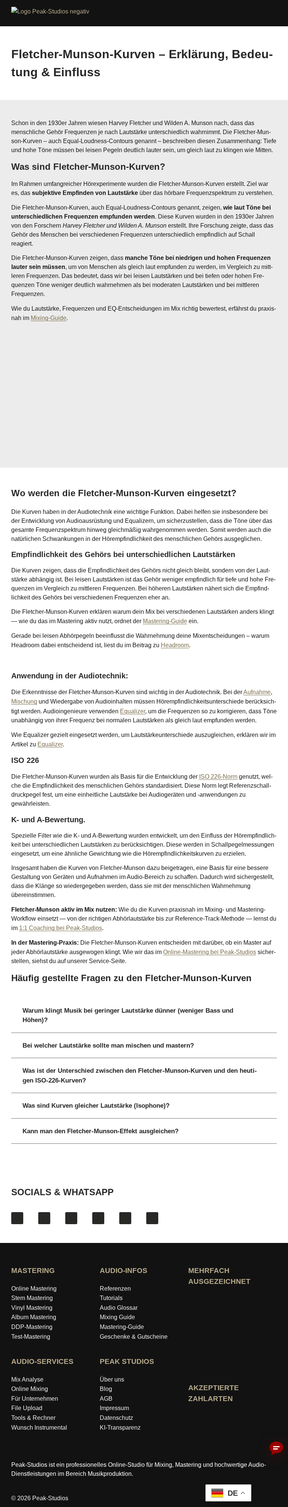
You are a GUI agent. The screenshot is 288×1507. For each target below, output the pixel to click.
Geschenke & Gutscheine (134, 1336)
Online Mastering (34, 1288)
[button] (144, 1015)
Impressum (114, 1408)
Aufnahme (257, 692)
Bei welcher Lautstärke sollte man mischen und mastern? (108, 1045)
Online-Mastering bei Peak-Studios (209, 952)
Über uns (112, 1379)
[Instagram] (44, 1218)
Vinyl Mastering (31, 1308)
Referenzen (115, 1288)
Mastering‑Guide (122, 1327)
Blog (106, 1389)
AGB (106, 1398)
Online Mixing (29, 1389)
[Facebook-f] (17, 1218)
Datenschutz (116, 1418)
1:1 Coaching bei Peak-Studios (60, 928)
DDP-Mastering (31, 1327)
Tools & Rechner (33, 1418)
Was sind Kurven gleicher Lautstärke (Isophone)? (96, 1105)
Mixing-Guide (48, 318)
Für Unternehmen (34, 1398)
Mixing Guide (117, 1317)
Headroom (175, 645)
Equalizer (132, 711)
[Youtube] (71, 1218)
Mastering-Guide (165, 621)
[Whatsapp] (152, 1218)
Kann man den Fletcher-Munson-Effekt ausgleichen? (100, 1131)
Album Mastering (33, 1317)
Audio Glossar (119, 1308)
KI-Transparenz (120, 1427)
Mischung (24, 701)
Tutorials (111, 1298)
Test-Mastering (30, 1336)
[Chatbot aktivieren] (276, 1448)
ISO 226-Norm (218, 776)
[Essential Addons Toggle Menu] (278, 14)
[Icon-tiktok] (98, 1218)
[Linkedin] (125, 1218)
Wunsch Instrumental (39, 1427)
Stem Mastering (32, 1298)
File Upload (26, 1408)
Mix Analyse (27, 1379)
